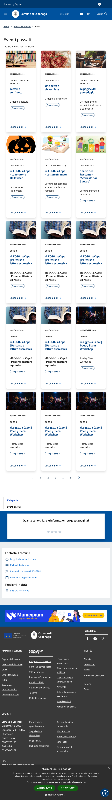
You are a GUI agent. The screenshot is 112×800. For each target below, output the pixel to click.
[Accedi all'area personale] (100, 4)
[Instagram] (87, 14)
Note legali (62, 741)
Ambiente (61, 687)
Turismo (33, 693)
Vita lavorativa (36, 672)
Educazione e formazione (63, 661)
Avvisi (87, 669)
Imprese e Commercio (39, 677)
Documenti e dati (10, 694)
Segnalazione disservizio (35, 733)
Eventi (87, 689)
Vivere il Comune (22, 26)
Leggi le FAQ (35, 740)
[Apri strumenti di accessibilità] (105, 793)
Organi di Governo (11, 659)
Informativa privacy (66, 736)
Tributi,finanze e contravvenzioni (65, 679)
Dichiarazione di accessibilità (64, 749)
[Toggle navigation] (6, 13)
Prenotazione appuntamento (36, 724)
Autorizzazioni (64, 701)
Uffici (4, 669)
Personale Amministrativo (9, 687)
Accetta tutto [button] (44, 788)
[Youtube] (80, 14)
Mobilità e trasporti (38, 698)
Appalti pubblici (36, 682)
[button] (56, 795)
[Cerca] (106, 14)
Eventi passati (14, 506)
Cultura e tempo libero (40, 666)
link (84, 782)
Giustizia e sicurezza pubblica (67, 670)
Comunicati (89, 664)
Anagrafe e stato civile (40, 661)
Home (6, 26)
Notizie (87, 659)
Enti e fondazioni (10, 675)
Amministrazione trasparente (65, 724)
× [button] (109, 768)
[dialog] (56, 782)
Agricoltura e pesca (66, 706)
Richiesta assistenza (39, 746)
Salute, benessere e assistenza (66, 694)
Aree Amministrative (12, 664)
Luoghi (87, 684)
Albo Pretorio (63, 731)
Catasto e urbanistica (39, 687)
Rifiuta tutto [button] (68, 788)
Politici (5, 680)
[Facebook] (73, 14)
